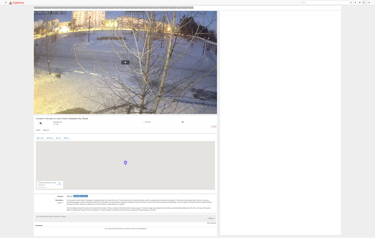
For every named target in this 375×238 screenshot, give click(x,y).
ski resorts (102, 7)
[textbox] (364, 2)
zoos (81, 7)
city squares (164, 7)
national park (74, 7)
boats (191, 7)
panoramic (111, 7)
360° (59, 138)
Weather (50, 138)
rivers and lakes (39, 7)
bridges (156, 7)
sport (61, 7)
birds (66, 7)
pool (122, 7)
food (136, 7)
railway (48, 7)
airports (150, 7)
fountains (173, 7)
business (55, 7)
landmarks (143, 7)
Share (67, 138)
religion (185, 7)
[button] (125, 163)
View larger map (42, 187)
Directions (59, 184)
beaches (94, 7)
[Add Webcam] (355, 2)
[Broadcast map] (360, 2)
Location (41, 138)
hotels (127, 7)
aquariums (87, 7)
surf (132, 7)
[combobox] (364, 2)
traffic (179, 7)
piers (117, 7)
